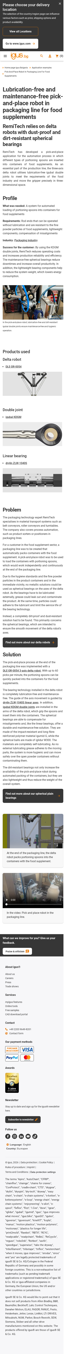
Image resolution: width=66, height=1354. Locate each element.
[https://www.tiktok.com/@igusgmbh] (34, 1136)
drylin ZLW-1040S (16, 463)
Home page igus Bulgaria (16, 67)
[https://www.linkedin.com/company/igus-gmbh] (21, 1136)
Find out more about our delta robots (28, 642)
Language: (20, 1144)
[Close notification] (60, 4)
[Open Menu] (5, 56)
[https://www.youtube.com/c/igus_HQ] (28, 1136)
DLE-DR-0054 (13, 366)
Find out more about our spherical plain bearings (29, 795)
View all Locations (20, 31)
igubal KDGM (13, 417)
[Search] (42, 56)
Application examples (41, 67)
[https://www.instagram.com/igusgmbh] (14, 1136)
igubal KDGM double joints (19, 707)
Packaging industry (26, 240)
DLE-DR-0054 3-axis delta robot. (22, 670)
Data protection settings (43, 1172)
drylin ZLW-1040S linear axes (20, 702)
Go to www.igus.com (18, 43)
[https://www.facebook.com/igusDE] (7, 1136)
